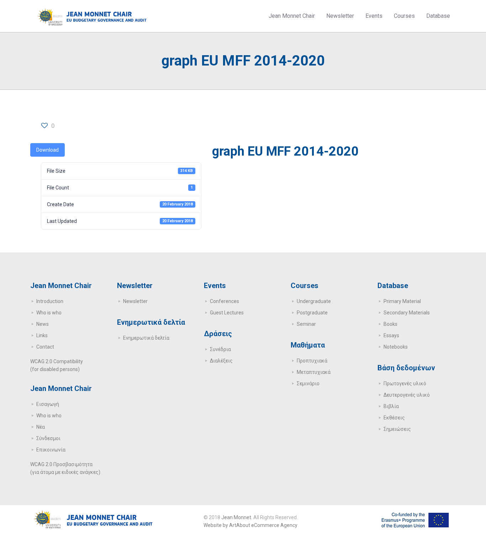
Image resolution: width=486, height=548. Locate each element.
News (42, 324)
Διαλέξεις (221, 361)
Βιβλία (391, 406)
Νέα (40, 427)
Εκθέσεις (394, 418)
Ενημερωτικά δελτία (146, 338)
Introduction (49, 301)
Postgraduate (312, 312)
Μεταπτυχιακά (314, 372)
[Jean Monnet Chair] (92, 16)
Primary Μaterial (402, 301)
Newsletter (135, 301)
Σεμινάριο (308, 383)
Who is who (49, 312)
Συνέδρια (220, 349)
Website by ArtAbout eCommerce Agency (250, 525)
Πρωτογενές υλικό (405, 383)
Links (42, 335)
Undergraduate (314, 301)
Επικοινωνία (50, 450)
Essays (391, 335)
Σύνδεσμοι (48, 438)
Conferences (224, 301)
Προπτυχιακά (312, 361)
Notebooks (396, 347)
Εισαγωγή (47, 404)
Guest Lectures (227, 312)
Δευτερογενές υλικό (407, 395)
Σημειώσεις (397, 429)
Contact (45, 347)
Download (47, 150)
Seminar (306, 324)
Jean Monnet (236, 517)
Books (390, 324)
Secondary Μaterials (407, 312)
